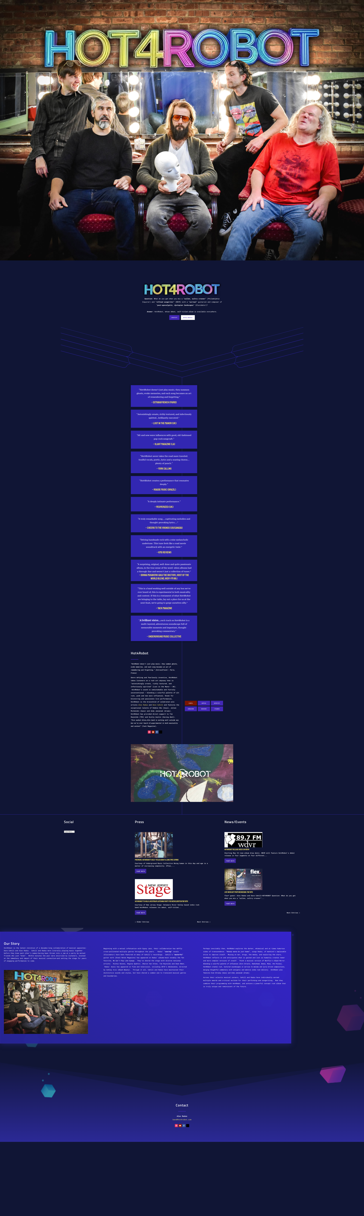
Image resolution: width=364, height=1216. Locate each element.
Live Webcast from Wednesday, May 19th (238, 892)
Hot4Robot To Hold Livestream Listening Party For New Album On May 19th (161, 901)
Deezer (204, 709)
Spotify (174, 317)
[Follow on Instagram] (149, 732)
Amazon (191, 709)
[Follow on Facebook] (156, 732)
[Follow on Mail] (160, 732)
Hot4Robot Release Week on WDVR (236, 849)
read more (140, 871)
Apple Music (188, 317)
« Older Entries (142, 922)
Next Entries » (203, 922)
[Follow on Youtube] (153, 732)
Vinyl (191, 703)
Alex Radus (143, 705)
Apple (204, 703)
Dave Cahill (158, 705)
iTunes (217, 709)
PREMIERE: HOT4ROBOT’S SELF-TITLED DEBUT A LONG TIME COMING (156, 860)
